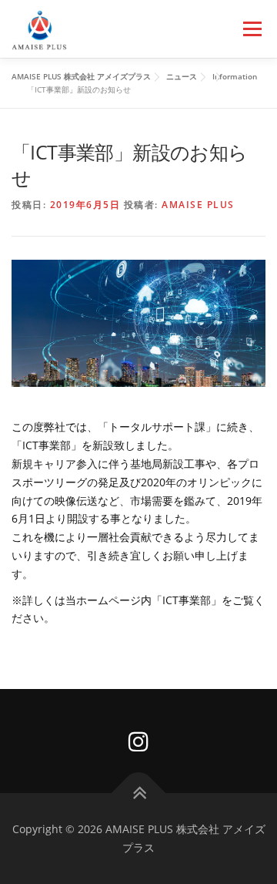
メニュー (252, 29)
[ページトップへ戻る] (139, 793)
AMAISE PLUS (198, 204)
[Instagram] (138, 741)
